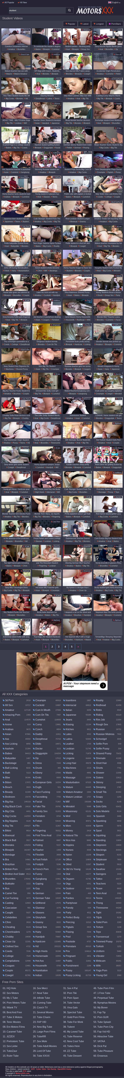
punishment (71, 965)
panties (69, 898)
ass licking (11, 743)
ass (7, 739)
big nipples (11, 821)
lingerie (69, 758)
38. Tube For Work (73, 1022)
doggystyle (48, 148)
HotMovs (56, 54)
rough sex (101, 724)
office (68, 859)
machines (9, 369)
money (69, 830)
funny (38, 874)
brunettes (21, 49)
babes (38, 49)
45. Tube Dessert (72, 1055)
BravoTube (25, 54)
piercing (70, 922)
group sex (85, 49)
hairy (13, 271)
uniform (99, 951)
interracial (50, 492)
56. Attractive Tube (103, 1036)
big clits (9, 811)
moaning (70, 821)
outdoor (69, 888)
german (77, 148)
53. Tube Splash (102, 1022)
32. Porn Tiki (70, 993)
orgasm (69, 879)
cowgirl (86, 74)
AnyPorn (87, 128)
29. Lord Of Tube (42, 1051)
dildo (38, 743)
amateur (11, 49)
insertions (70, 700)
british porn (11, 869)
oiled (68, 864)
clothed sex (11, 946)
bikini (8, 830)
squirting (100, 835)
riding (99, 715)
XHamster (87, 30)
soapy (99, 797)
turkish (99, 946)
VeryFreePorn (116, 79)
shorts (99, 768)
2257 (33, 1069)
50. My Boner (100, 1007)
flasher (39, 850)
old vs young (72, 869)
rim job (100, 719)
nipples (69, 845)
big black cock (13, 806)
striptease (101, 859)
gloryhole (40, 917)
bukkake (10, 883)
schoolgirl (101, 739)
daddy (38, 734)
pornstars (70, 946)
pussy (118, 172)
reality (56, 246)
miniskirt (116, 271)
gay (37, 888)
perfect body (72, 917)
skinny (99, 782)
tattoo (98, 879)
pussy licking (73, 975)
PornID (118, 103)
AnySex (88, 54)
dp (116, 49)
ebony (38, 772)
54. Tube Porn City (103, 1027)
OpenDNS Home (64, 1069)
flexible (39, 854)
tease (98, 888)
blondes (45, 74)
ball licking (11, 768)
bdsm (8, 782)
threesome (55, 443)
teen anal (101, 893)
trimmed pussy (104, 941)
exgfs (38, 787)
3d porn (9, 700)
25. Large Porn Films (44, 1031)
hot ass (39, 961)
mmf (67, 816)
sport (98, 830)
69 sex (9, 705)
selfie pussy (102, 748)
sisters (99, 777)
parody (69, 907)
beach (8, 787)
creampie (100, 172)
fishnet (39, 840)
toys (117, 492)
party (117, 295)
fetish (118, 74)
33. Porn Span (71, 998)
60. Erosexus (100, 1055)
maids (68, 772)
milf (25, 123)
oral (67, 874)
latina (49, 99)
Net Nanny (51, 1069)
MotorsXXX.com (22, 1073)
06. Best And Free (12, 1012)
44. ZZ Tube (69, 1051)
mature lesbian (73, 797)
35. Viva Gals (70, 1007)
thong (99, 903)
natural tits (71, 835)
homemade (41, 956)
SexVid (26, 128)
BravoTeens (116, 30)
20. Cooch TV (40, 1007)
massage (102, 492)
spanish (100, 816)
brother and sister (15, 874)
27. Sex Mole (40, 1041)
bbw (7, 777)
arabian (7, 197)
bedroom (10, 797)
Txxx (58, 79)
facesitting (41, 797)
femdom (55, 320)
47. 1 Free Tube (101, 993)
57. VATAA (99, 1041)
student (25, 222)
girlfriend (40, 903)
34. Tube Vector (71, 1002)
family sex (41, 811)
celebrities (11, 917)
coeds (117, 99)
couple (117, 197)
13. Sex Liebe (10, 1046)
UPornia (57, 103)
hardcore (78, 344)
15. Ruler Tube (11, 1055)
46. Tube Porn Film (103, 988)
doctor (38, 748)
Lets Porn (56, 128)
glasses (46, 197)
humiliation (41, 970)
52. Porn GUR (101, 1017)
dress (38, 763)
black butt (10, 840)
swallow (100, 869)
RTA (24, 1071)
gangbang (24, 172)
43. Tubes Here (71, 1046)
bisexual (73, 222)
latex (68, 734)
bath (7, 772)
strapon (99, 854)
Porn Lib (118, 54)
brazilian (17, 394)
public (68, 961)
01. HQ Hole (9, 988)
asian (37, 123)
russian (100, 729)
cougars (46, 320)
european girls (43, 782)
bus (7, 888)
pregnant (70, 956)
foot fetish (41, 859)
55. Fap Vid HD (101, 1031)
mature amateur (20, 74)
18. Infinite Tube (41, 998)
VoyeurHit (87, 153)
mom (68, 825)
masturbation (23, 271)
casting (9, 903)
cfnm (39, 271)
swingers (100, 874)
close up (82, 590)
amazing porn (12, 715)
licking (87, 344)
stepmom (100, 845)
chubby (25, 418)
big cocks (9, 99)
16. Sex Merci (40, 988)
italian (68, 710)
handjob (45, 123)
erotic (38, 777)
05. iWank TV (10, 1007)
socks (99, 801)
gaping (39, 883)
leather (69, 743)
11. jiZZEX (9, 1036)
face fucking (42, 792)
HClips (118, 128)
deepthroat (40, 99)
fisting (39, 845)
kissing (69, 724)
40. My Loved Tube (73, 1031)
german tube (42, 898)
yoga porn (101, 970)
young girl (101, 975)
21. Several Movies (43, 1012)
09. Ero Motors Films (14, 1027)
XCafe (57, 30)
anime (8, 724)
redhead (80, 320)
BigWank (87, 79)
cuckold (47, 295)
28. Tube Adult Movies (45, 1046)
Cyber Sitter (41, 1069)
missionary (71, 811)
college (108, 197)
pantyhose (71, 903)
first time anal (43, 835)
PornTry (26, 30)
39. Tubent (69, 1027)
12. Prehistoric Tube (13, 1041)
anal (68, 49)
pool (68, 936)
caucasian (11, 907)
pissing (86, 148)
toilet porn (101, 922)
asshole (9, 748)
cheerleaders (12, 932)
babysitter (15, 246)
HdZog (26, 79)
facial (57, 148)
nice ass (70, 840)
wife (88, 320)
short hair (101, 763)
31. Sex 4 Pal (70, 988)
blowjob (46, 49)
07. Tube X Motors (12, 1017)
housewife (70, 320)
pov (67, 951)
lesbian (18, 123)
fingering (56, 517)
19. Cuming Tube (42, 1002)
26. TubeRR (39, 1036)
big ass (9, 801)
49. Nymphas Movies (104, 1002)
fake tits (40, 806)
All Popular (9, 2)
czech (38, 729)
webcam (100, 961)
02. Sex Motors (11, 993)
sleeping (100, 787)
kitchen (69, 729)
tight (98, 912)
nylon (68, 854)
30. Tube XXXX (41, 1055)
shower (99, 772)
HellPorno (56, 153)
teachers (100, 883)
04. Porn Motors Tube (14, 1002)
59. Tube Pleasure (103, 1051)
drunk (100, 295)
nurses (69, 850)
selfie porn (101, 743)
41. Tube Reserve (72, 1036)
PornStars (116, 24)
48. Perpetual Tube (103, 998)
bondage (10, 854)
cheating (10, 927)
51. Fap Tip (99, 1012)
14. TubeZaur (10, 1051)
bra (7, 859)
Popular (71, 24)
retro (98, 710)
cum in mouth (42, 710)
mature (9, 74)
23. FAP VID (39, 1022)
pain (68, 893)
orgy (68, 883)
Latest (85, 24)
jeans (68, 719)
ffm (37, 825)
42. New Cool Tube (73, 1041)
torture (99, 927)
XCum (88, 103)
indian (38, 975)
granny (82, 222)
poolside (70, 941)
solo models (102, 811)
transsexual (102, 936)
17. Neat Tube (40, 993)
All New (23, 2)
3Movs (26, 103)
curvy (38, 724)
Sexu (27, 153)
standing (100, 840)
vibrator (99, 956)
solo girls (100, 806)
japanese (55, 123)
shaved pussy (22, 369)
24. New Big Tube (42, 1027)
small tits (100, 792)
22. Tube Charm (41, 1017)
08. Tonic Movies (12, 1022)
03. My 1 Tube (10, 998)
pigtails (110, 172)
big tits (85, 99)
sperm (99, 825)
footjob (39, 864)
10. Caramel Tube (12, 1031)
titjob (98, 917)
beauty (9, 792)
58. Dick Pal (99, 1046)
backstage (10, 763)
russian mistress (104, 734)
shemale (100, 758)
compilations (12, 961)
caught (9, 912)
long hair (70, 763)
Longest (99, 24)
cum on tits (51, 344)
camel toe (11, 893)
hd (26, 99)
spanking (100, 821)
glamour (40, 907)
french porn (42, 869)
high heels (39, 492)
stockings (53, 271)
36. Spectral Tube (72, 1012)
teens (56, 99)
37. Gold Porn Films (74, 1017)
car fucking (11, 898)
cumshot (55, 49)
